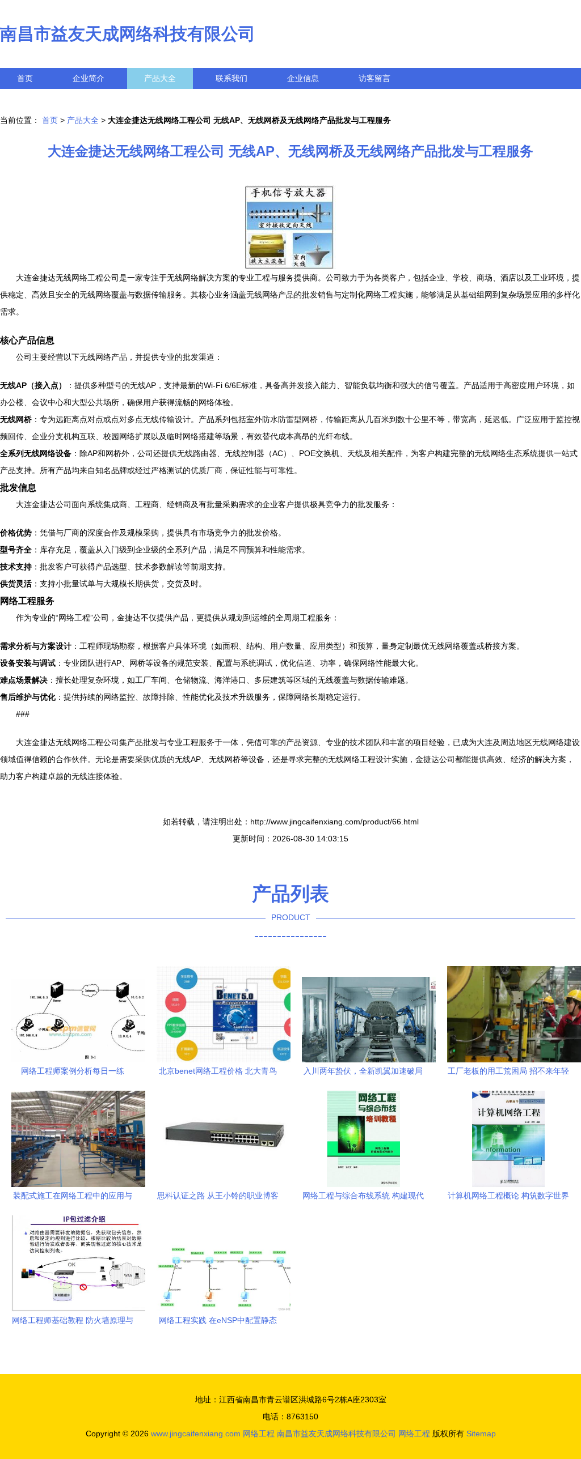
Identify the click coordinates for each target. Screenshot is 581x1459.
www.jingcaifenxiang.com (196, 1433)
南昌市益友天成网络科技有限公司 (127, 33)
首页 (25, 78)
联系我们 (231, 78)
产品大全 (160, 78)
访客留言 (374, 78)
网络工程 (259, 1433)
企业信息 (303, 78)
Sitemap (481, 1433)
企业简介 (88, 78)
